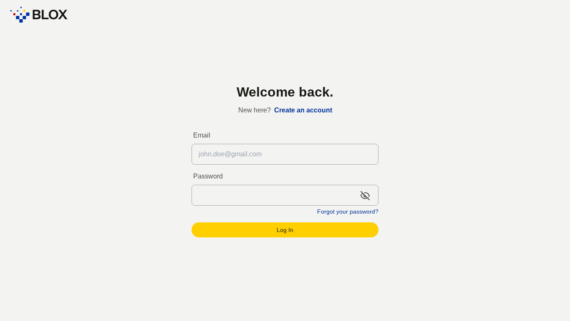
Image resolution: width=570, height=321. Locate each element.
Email (201, 135)
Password (208, 176)
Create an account (303, 110)
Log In (285, 230)
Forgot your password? (347, 211)
